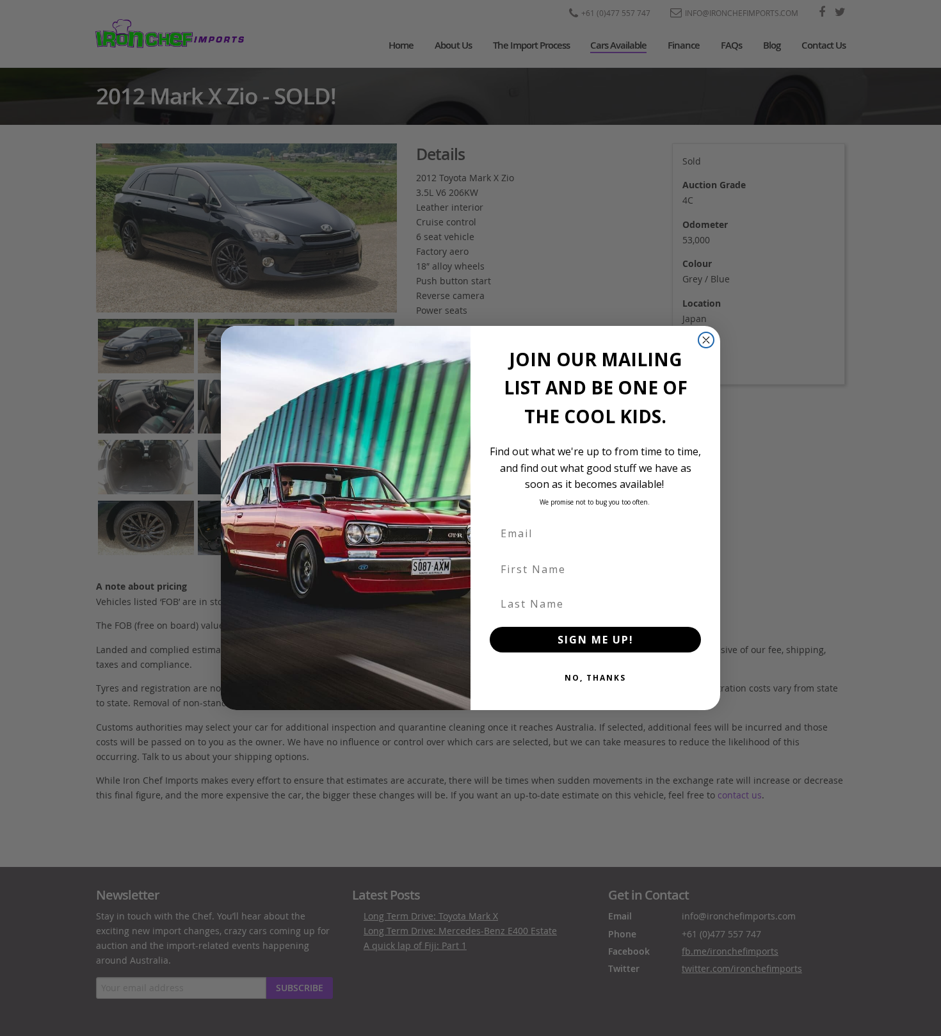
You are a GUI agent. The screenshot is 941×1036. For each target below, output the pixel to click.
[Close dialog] (706, 340)
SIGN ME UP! (596, 640)
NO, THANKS (595, 677)
